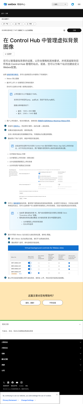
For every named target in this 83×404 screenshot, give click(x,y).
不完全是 (52, 303)
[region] (30, 398)
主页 (2, 13)
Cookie (21, 386)
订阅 (74, 30)
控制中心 (16, 126)
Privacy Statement (10, 400)
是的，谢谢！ (30, 303)
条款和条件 (6, 386)
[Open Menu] (79, 4)
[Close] (57, 394)
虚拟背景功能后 (12, 75)
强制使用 (16, 203)
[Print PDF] (64, 30)
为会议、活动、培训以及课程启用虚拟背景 (17, 331)
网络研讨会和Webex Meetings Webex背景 (54, 121)
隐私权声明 (14, 386)
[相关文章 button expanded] (80, 324)
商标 (26, 386)
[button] (72, 4)
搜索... (56, 4)
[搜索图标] (53, 4)
